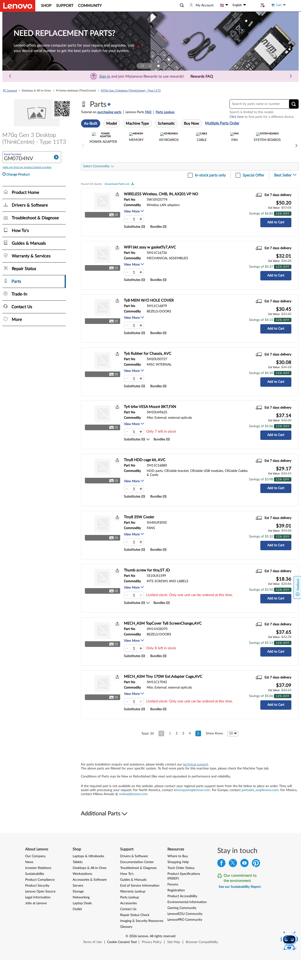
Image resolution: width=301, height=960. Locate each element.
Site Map (173, 942)
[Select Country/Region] (224, 5)
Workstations (82, 874)
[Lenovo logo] (17, 6)
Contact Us (128, 909)
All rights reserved (162, 936)
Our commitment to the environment (240, 878)
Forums (172, 884)
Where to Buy (177, 856)
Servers (78, 885)
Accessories (128, 903)
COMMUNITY (90, 6)
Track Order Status (180, 868)
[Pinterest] (256, 864)
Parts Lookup (165, 112)
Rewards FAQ (201, 76)
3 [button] (183, 733)
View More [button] (132, 211)
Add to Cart (275, 222)
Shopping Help (178, 862)
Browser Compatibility (202, 942)
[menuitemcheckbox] (103, 145)
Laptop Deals (82, 903)
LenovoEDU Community (184, 914)
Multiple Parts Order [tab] (222, 123)
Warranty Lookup (132, 891)
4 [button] (190, 733)
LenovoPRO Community (184, 919)
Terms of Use (92, 942)
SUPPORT (64, 6)
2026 (133, 936)
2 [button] (177, 733)
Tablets (78, 862)
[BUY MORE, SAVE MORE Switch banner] (142, 66)
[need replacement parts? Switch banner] (158, 66)
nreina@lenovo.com (133, 794)
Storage (78, 891)
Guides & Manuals (133, 879)
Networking (81, 897)
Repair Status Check (134, 915)
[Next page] (290, 76)
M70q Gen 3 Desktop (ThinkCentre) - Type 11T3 (131, 90)
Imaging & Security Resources (141, 921)
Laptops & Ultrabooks (88, 856)
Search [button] (56, 157)
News (29, 862)
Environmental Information (187, 902)
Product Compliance (40, 879)
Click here (237, 117)
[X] (233, 864)
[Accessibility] (252, 5)
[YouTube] (244, 864)
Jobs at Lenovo (36, 903)
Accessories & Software (90, 879)
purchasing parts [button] (109, 112)
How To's (127, 874)
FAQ (148, 112)
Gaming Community (181, 908)
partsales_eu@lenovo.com (260, 790)
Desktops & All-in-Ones (90, 868)
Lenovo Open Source (40, 891)
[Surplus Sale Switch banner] (150, 66)
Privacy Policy (152, 942)
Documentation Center (137, 862)
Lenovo (143, 936)
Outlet (77, 909)
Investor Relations (38, 868)
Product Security (37, 885)
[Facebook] (221, 864)
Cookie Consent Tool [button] (122, 942)
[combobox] (98, 166)
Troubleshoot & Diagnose (138, 868)
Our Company (35, 856)
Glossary (126, 926)
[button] (182, 5)
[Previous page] (10, 76)
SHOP (46, 6)
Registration (176, 890)
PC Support (10, 90)
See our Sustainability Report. (240, 886)
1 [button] (170, 733)
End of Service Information (139, 885)
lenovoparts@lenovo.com (192, 790)
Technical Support (195, 764)
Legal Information (38, 897)
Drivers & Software (134, 856)
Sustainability (34, 874)
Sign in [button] (104, 76)
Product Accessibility (182, 896)
